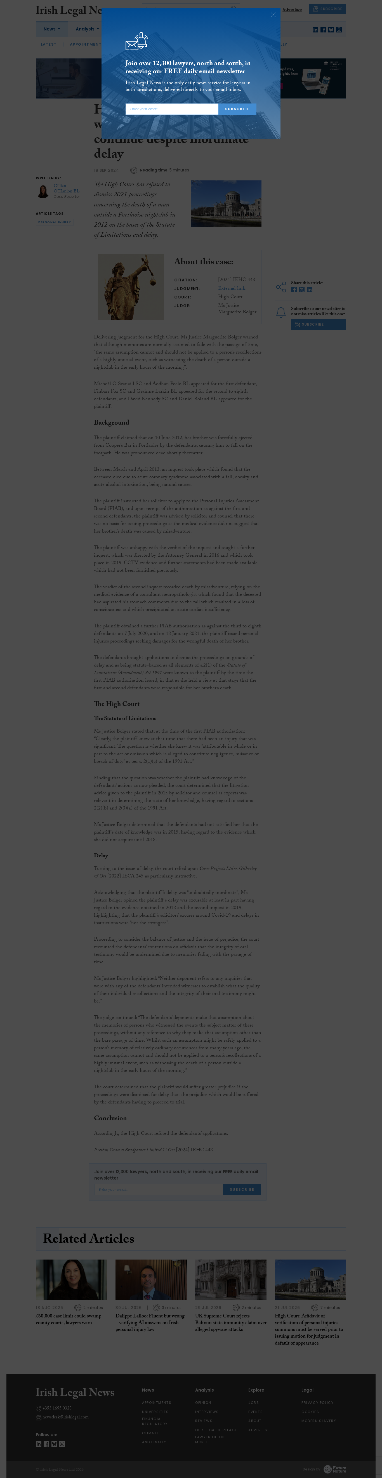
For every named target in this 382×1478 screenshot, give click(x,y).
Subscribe (237, 109)
